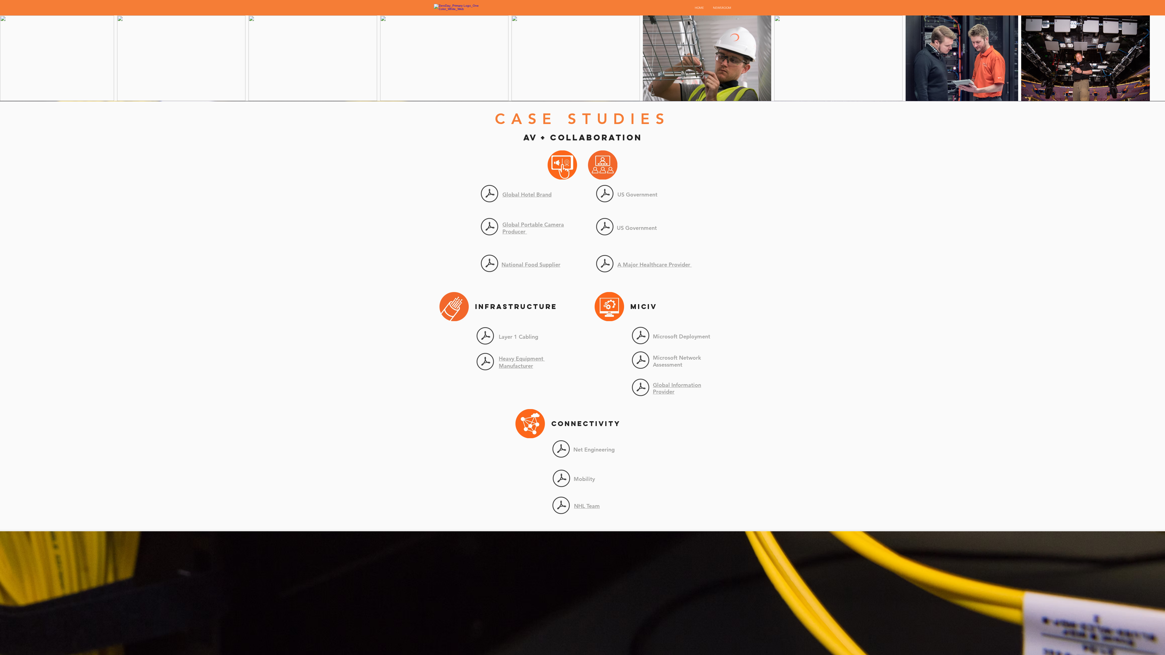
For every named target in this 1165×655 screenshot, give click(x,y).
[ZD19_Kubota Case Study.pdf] (485, 362)
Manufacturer (516, 365)
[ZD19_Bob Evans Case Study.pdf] (489, 264)
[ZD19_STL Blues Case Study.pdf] (561, 506)
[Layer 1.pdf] (485, 336)
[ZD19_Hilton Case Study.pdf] (489, 194)
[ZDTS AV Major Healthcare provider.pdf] (605, 264)
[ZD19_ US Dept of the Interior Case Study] (605, 194)
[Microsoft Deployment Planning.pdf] (640, 336)
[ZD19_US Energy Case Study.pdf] (605, 227)
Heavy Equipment (522, 358)
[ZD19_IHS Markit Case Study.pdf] (640, 388)
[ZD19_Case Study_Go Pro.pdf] (489, 227)
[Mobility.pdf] (561, 479)
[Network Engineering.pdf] (561, 449)
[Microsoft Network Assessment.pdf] (640, 361)
